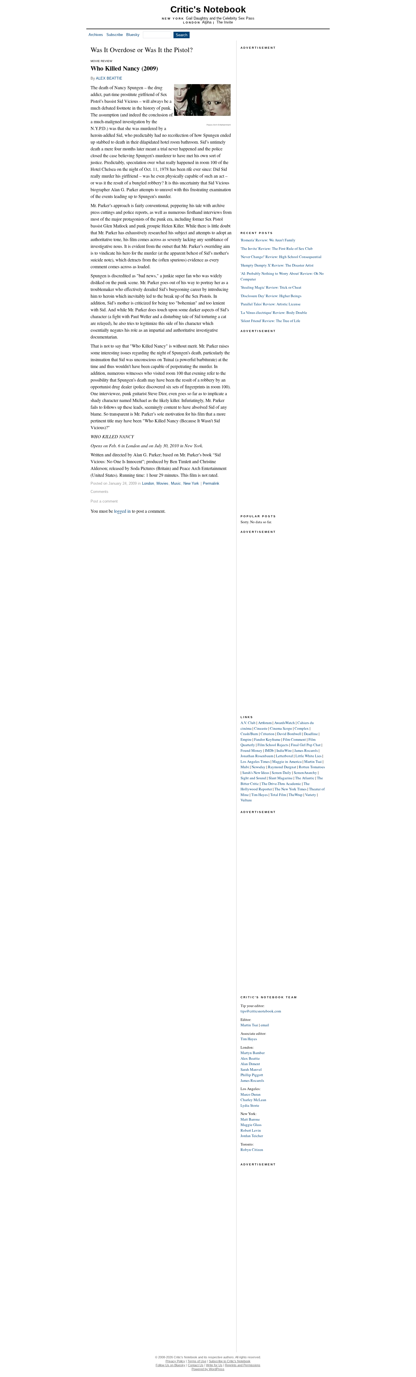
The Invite (224, 22)
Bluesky (133, 35)
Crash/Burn (249, 733)
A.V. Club (248, 722)
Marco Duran (251, 1094)
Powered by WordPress (208, 1369)
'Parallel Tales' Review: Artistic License (271, 304)
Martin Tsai (313, 761)
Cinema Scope (281, 728)
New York (191, 483)
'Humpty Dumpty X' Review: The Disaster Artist (277, 265)
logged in (122, 511)
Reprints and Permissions (242, 1365)
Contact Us (195, 1365)
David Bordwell (289, 733)
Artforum (265, 722)
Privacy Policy (175, 1361)
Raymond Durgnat (282, 766)
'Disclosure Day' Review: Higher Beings (271, 295)
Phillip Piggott (252, 1074)
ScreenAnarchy (305, 772)
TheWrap (296, 794)
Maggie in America (287, 761)
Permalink (211, 483)
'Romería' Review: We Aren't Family (268, 239)
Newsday (258, 766)
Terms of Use (197, 1361)
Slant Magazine (281, 777)
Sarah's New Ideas (255, 772)
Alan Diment (250, 1063)
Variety (310, 794)
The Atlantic (304, 777)
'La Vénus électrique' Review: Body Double (274, 312)
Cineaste (260, 728)
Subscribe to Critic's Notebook (229, 1361)
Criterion (268, 733)
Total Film (278, 794)
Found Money (251, 750)
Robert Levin (251, 1130)
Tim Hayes (259, 794)
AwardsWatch (284, 722)
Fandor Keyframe (267, 739)
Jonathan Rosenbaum (257, 755)
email (265, 1024)
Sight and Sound (253, 777)
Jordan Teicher (252, 1135)
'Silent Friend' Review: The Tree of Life (270, 320)
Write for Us (214, 1365)
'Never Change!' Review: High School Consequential (281, 256)
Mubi (245, 766)
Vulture (246, 800)
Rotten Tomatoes (312, 766)
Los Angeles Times (255, 761)
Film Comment (294, 739)
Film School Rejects (273, 744)
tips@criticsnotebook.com (261, 1011)
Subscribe (114, 35)
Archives (96, 35)
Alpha (206, 22)
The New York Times (290, 788)
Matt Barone (250, 1119)
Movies (162, 483)
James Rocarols (306, 750)
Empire (246, 739)
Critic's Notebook (208, 9)
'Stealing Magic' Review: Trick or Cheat (271, 287)
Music (176, 483)
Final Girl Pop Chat (306, 744)
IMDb (269, 750)
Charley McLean (253, 1099)
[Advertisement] (283, 136)
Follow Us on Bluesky (170, 1365)
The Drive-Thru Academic (281, 783)
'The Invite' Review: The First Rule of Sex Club (277, 248)
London (148, 483)
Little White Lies (308, 755)
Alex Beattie (250, 1058)
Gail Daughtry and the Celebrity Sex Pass (220, 18)
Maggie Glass (251, 1124)
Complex (302, 728)
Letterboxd (284, 755)
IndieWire (284, 750)
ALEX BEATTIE (109, 78)
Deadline (311, 733)
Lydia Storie (250, 1105)
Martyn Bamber (253, 1052)
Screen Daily (281, 772)
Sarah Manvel (251, 1069)
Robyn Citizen (252, 1149)
